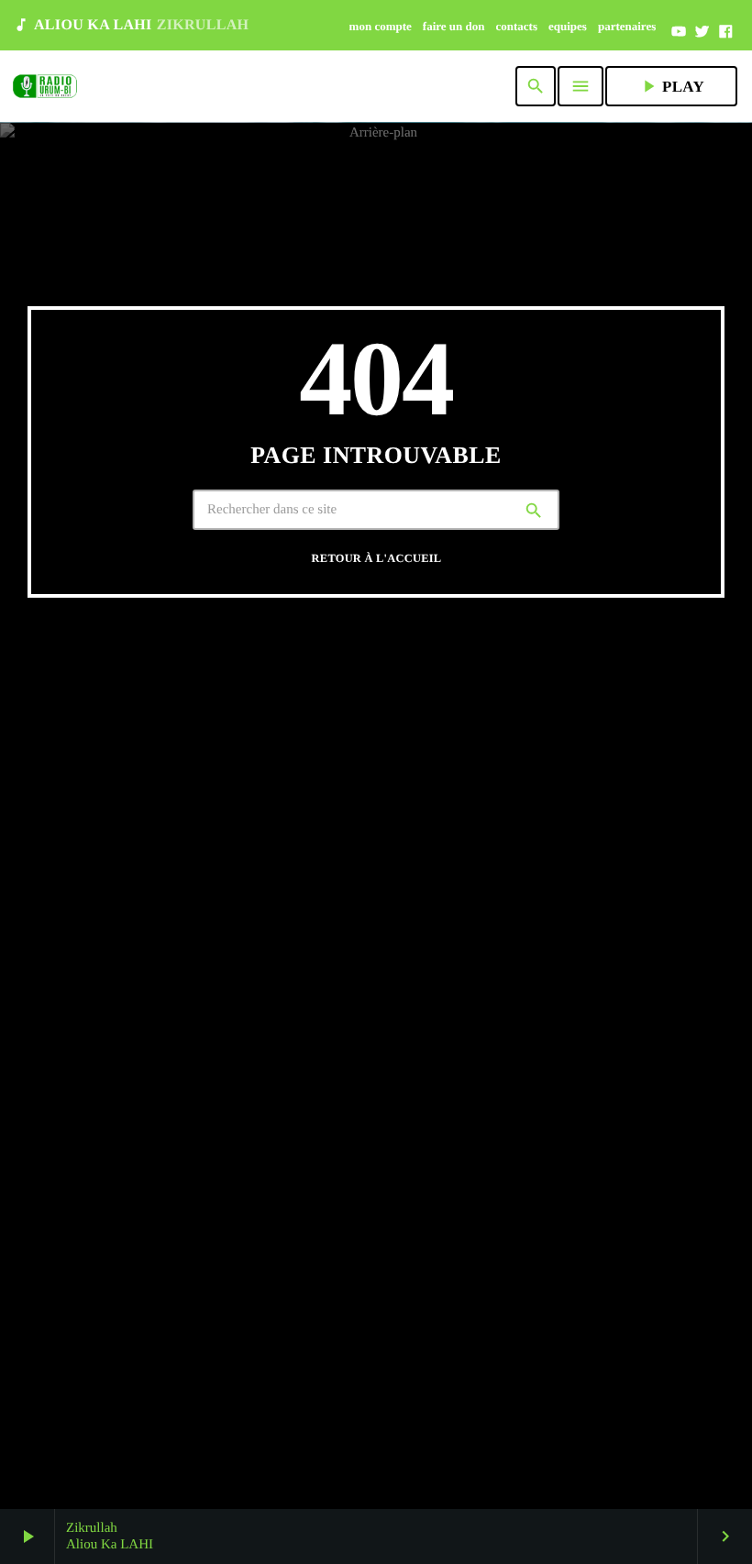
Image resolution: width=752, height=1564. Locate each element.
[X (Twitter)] (702, 32)
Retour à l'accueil (377, 558)
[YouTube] (678, 32)
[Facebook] (725, 32)
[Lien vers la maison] (45, 86)
